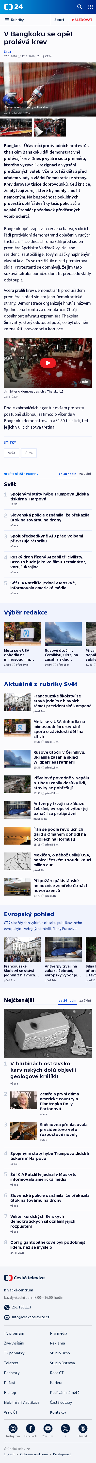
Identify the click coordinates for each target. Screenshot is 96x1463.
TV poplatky (14, 1352)
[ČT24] (13, 7)
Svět (11, 453)
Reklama (57, 1343)
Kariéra (56, 1382)
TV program (14, 1333)
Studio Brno (60, 1352)
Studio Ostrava (62, 1362)
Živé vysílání (14, 1343)
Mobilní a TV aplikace (21, 1402)
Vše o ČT (11, 1412)
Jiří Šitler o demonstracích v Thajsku (31, 391)
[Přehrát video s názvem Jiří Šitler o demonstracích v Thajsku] (48, 363)
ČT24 (7, 52)
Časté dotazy (61, 1402)
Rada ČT (57, 1372)
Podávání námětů (65, 1392)
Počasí (9, 1382)
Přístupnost (62, 1454)
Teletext (11, 1362)
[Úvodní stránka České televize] (24, 1277)
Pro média (58, 1333)
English (9, 1454)
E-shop (10, 1392)
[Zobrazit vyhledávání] (79, 7)
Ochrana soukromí (34, 1454)
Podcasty (11, 1372)
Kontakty (58, 1412)
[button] (48, 363)
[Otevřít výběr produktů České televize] (90, 7)
